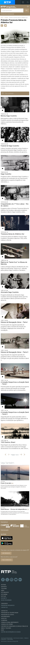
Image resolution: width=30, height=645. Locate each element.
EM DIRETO (4, 598)
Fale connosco (6, 560)
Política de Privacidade (6, 638)
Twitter (7, 580)
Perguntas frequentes (7, 605)
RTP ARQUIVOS (5, 592)
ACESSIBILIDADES (5, 616)
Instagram (11, 580)
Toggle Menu (23, 2)
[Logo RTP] (9, 571)
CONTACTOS (4, 610)
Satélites (4, 618)
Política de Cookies (18, 638)
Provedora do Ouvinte (7, 614)
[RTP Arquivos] (8, 7)
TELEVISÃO (4, 588)
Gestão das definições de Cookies (11, 632)
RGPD (2, 630)
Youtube (16, 580)
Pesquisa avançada (7, 14)
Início (2, 17)
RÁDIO (2, 590)
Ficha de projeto (4, 530)
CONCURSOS (4, 603)
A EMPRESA (4, 620)
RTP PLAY (3, 596)
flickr (20, 580)
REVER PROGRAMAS (6, 600)
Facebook (3, 580)
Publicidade (10, 639)
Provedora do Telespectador (9, 612)
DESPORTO (4, 586)
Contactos (4, 607)
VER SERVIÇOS (6, 553)
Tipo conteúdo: (9, 93)
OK (27, 10)
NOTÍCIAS (3, 584)
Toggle (27, 2)
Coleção (6, 17)
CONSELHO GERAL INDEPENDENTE (9, 622)
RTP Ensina (4, 594)
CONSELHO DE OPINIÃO (7, 624)
